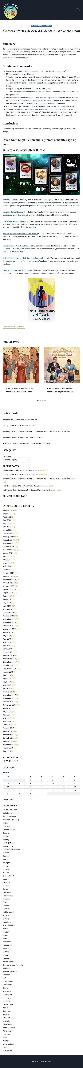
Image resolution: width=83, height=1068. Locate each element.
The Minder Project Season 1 (15, 221)
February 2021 (8, 573)
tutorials (6, 1021)
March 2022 (7, 530)
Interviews (7, 892)
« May (5, 800)
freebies (6, 872)
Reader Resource (9, 962)
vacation (6, 1034)
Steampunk (7, 995)
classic (5, 836)
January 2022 (8, 537)
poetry (5, 955)
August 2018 (8, 672)
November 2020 (9, 583)
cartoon (6, 823)
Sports (5, 988)
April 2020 (7, 606)
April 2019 (7, 646)
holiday (5, 886)
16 (41, 787)
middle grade (8, 912)
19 (75, 787)
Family (5, 866)
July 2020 (7, 596)
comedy (6, 839)
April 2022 (7, 527)
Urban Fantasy (8, 1031)
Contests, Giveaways (11, 849)
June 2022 (7, 520)
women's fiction (9, 1044)
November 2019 (9, 622)
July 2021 (7, 556)
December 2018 (9, 659)
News (5, 938)
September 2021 (9, 550)
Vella (5, 1037)
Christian (6, 833)
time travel (7, 1011)
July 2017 (7, 712)
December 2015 (9, 744)
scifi (4, 978)
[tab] (37, 400)
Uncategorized (9, 1028)
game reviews (8, 876)
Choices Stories (37, 26)
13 (8, 787)
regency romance (10, 971)
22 (30, 790)
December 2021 (9, 540)
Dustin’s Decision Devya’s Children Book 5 (20, 233)
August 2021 (8, 553)
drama (5, 859)
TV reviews (7, 1024)
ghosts (5, 879)
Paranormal (7, 945)
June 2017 (7, 715)
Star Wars (7, 991)
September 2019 (9, 629)
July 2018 (7, 675)
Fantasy (6, 869)
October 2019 (8, 626)
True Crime (7, 1018)
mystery (6, 932)
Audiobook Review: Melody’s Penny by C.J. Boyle (22, 437)
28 (19, 793)
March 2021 (7, 570)
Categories (7, 456)
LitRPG (5, 902)
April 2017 (7, 721)
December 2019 (9, 619)
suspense (6, 1001)
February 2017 (8, 728)
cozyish (6, 853)
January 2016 (8, 741)
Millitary (6, 919)
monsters (7, 922)
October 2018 (8, 665)
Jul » (11, 800)
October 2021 (8, 546)
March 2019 (7, 649)
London (6, 905)
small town (7, 985)
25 (64, 790)
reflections (7, 968)
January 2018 (8, 692)
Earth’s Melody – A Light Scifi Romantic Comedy (22, 258)
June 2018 (7, 679)
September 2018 (9, 669)
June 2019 (7, 639)
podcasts (6, 952)
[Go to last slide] (6, 372)
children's (6, 826)
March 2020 (7, 609)
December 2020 (9, 579)
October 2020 (8, 586)
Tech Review (8, 1004)
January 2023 (8, 510)
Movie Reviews (9, 925)
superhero (7, 998)
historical (6, 882)
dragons (6, 856)
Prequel (6, 958)
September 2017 (9, 705)
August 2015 (8, 748)
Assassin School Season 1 (14, 212)
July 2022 (7, 517)
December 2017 (9, 695)
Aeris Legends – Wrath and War (15, 246)
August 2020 (8, 593)
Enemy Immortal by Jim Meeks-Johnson (19, 425)
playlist (5, 948)
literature (6, 899)
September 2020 (9, 589)
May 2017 (7, 718)
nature (5, 935)
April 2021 (7, 566)
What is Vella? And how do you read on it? (20, 420)
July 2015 (7, 751)
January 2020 (8, 616)
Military (6, 915)
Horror (49, 26)
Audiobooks (7, 813)
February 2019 (8, 652)
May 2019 (7, 642)
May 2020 (7, 603)
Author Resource (9, 816)
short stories (8, 981)
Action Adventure (10, 810)
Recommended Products (13, 965)
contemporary (8, 846)
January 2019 (8, 655)
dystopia (6, 863)
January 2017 (8, 731)
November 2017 (9, 698)
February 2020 (8, 613)
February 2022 (8, 533)
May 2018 (7, 682)
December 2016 (9, 735)
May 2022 (7, 523)
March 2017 (7, 725)
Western (6, 1041)
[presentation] (21, 365)
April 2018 (7, 685)
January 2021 (8, 576)
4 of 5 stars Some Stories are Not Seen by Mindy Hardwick (26, 443)
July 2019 (7, 636)
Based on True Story (11, 820)
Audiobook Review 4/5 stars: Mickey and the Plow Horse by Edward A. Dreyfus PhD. (36, 431)
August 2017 (8, 708)
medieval (6, 909)
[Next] (77, 372)
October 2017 (8, 702)
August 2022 (8, 513)
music (5, 929)
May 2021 (7, 563)
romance (6, 975)
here (5, 144)
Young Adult (8, 1051)
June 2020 (7, 599)
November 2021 (9, 543)
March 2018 (7, 688)
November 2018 (9, 662)
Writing (6, 1047)
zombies (21, 326)
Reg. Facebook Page (15, 496)
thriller (5, 1008)
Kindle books (8, 896)
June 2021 (7, 560)
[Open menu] (77, 10)
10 (52, 783)
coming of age (8, 843)
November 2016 (9, 738)
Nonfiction (7, 942)
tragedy (6, 1014)
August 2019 (8, 632)
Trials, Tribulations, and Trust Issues (17, 270)
